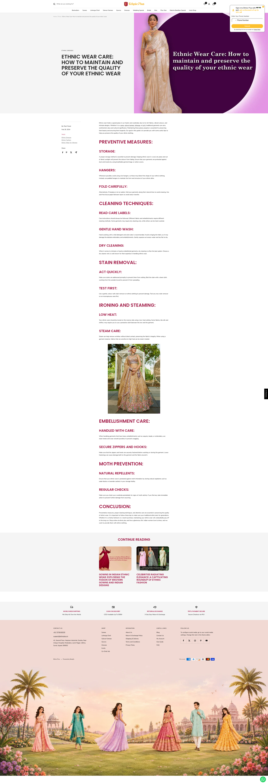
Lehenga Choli (95, 10)
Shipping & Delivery (132, 639)
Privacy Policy (130, 645)
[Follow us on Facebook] (183, 640)
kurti (144, 125)
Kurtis (103, 648)
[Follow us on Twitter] (189, 640)
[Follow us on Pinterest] (201, 640)
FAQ (158, 645)
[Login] (209, 4)
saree (122, 125)
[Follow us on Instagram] (195, 640)
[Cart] (214, 4)
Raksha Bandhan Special (178, 10)
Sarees (84, 10)
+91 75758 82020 (59, 632)
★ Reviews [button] (266, 393)
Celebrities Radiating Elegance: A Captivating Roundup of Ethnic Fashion (152, 578)
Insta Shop (192, 10)
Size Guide (160, 642)
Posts (59, 16)
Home (55, 16)
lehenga (137, 125)
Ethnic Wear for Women (69, 143)
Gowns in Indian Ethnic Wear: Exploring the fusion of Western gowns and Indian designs (114, 580)
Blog (158, 632)
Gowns (118, 10)
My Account (160, 639)
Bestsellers (75, 10)
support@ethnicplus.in (60, 636)
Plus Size (163, 10)
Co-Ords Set (106, 651)
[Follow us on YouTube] (206, 640)
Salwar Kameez (108, 10)
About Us (129, 632)
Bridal (149, 10)
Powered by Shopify (68, 659)
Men (155, 10)
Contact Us (160, 636)
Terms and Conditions (133, 642)
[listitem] (62, 152)
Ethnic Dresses (67, 50)
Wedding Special (138, 10)
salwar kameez (129, 125)
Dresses (127, 10)
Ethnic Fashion (66, 140)
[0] (205, 4)
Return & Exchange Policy (134, 636)
